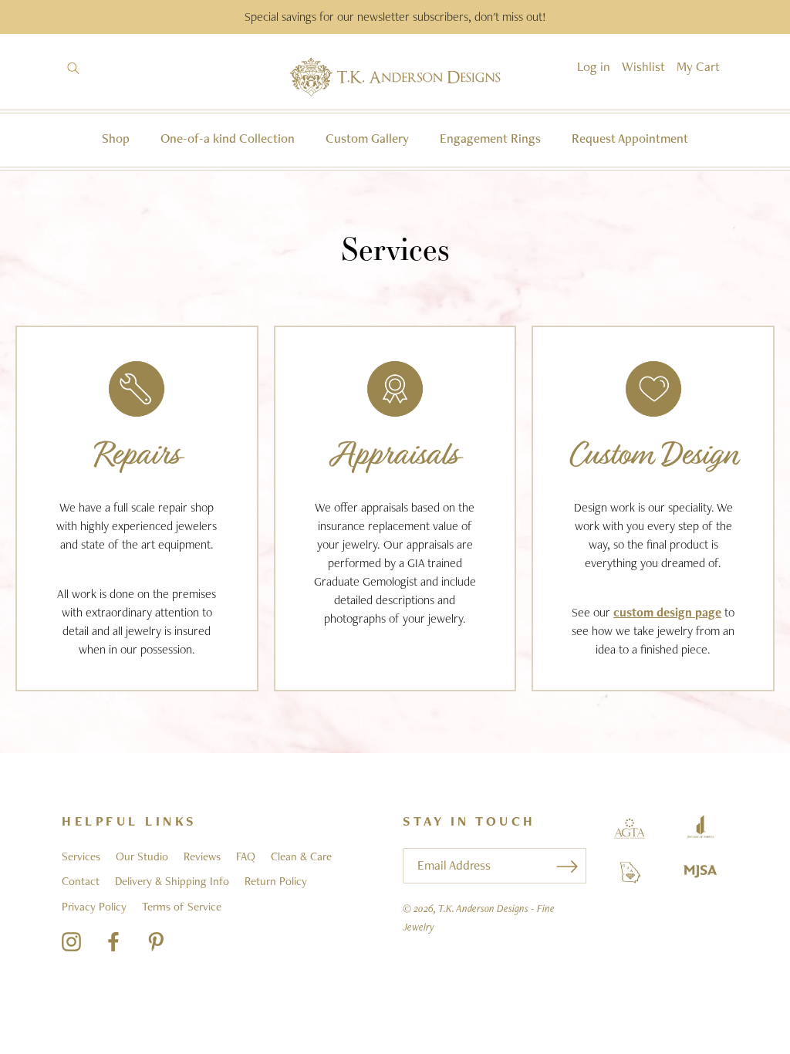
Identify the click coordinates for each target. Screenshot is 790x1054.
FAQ (245, 856)
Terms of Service (181, 906)
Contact (81, 881)
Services (81, 856)
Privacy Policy (94, 906)
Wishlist (643, 66)
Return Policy (276, 881)
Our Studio (142, 856)
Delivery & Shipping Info (172, 881)
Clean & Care (301, 856)
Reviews (202, 856)
